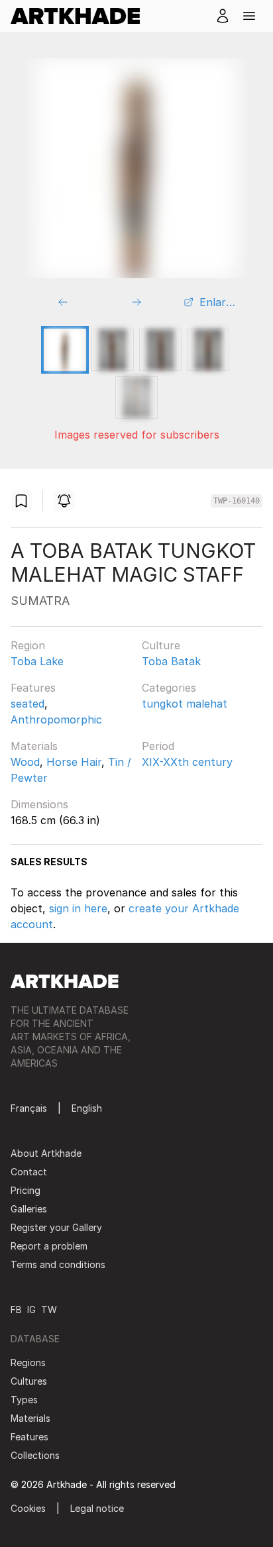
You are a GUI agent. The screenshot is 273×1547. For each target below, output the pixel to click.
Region (28, 645)
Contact (29, 1171)
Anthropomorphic (56, 719)
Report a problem (49, 1246)
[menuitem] (80, 16)
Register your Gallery (56, 1227)
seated (27, 703)
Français (29, 1108)
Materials (34, 746)
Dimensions (39, 804)
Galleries (29, 1208)
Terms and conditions (58, 1264)
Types (24, 1399)
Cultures (29, 1381)
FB (16, 1309)
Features (33, 687)
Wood (25, 762)
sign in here (78, 908)
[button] (249, 16)
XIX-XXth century (187, 762)
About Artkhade (46, 1153)
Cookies (28, 1508)
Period (158, 746)
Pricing (25, 1190)
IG (31, 1309)
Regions (28, 1362)
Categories (169, 687)
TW (49, 1309)
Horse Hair (73, 762)
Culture (161, 645)
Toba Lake (37, 661)
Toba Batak (171, 661)
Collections (35, 1455)
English (87, 1108)
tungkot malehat (184, 703)
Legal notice (97, 1508)
